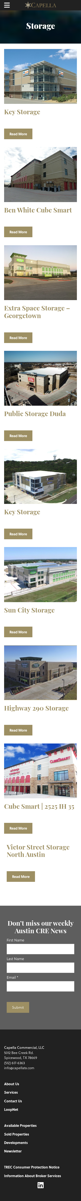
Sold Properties (16, 1134)
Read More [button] (18, 133)
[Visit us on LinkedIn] (41, 1185)
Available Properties (20, 1125)
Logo (40, 5)
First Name (15, 940)
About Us (11, 1083)
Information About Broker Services (32, 1175)
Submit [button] (18, 1007)
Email (12, 977)
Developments (16, 1142)
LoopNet (11, 1109)
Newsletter (13, 1151)
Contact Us (13, 1100)
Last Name (15, 958)
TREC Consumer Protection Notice (31, 1167)
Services (11, 1092)
